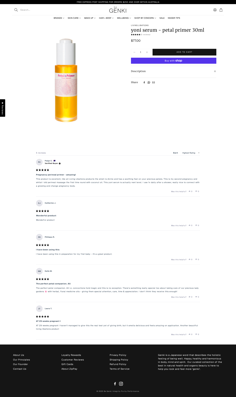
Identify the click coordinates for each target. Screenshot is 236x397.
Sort (176, 153)
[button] (33, 10)
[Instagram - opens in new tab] (121, 384)
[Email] (153, 82)
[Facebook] (144, 82)
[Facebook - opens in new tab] (115, 384)
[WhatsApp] (149, 82)
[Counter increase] (146, 52)
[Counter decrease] (134, 52)
